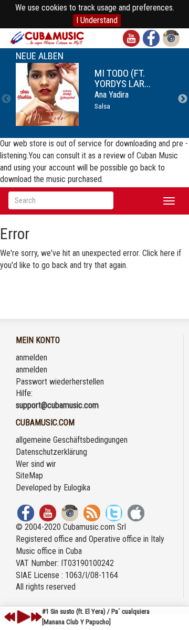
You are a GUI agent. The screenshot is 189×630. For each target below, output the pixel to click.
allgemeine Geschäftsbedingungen (72, 440)
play (22, 616)
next (36, 617)
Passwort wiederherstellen (60, 382)
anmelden (31, 357)
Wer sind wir (36, 464)
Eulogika (77, 488)
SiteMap (29, 475)
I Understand (97, 20)
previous (10, 617)
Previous (6, 99)
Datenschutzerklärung (51, 452)
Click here (158, 253)
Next (182, 99)
